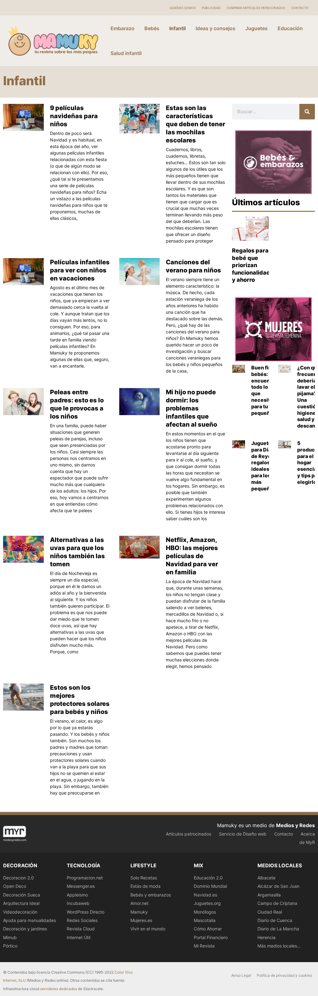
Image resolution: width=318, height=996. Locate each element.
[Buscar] (307, 111)
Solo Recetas (143, 877)
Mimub (10, 937)
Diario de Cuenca (274, 920)
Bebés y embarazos (150, 894)
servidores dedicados (58, 988)
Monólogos (205, 912)
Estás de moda (145, 886)
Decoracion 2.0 (18, 877)
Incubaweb (78, 903)
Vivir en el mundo (147, 928)
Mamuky (139, 912)
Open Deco (14, 886)
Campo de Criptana (277, 903)
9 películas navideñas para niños (74, 116)
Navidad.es (205, 894)
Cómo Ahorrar (208, 928)
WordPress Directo (85, 912)
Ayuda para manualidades (29, 920)
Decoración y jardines (25, 928)
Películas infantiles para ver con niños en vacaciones (80, 270)
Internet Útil (78, 937)
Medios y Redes (295, 825)
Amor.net (139, 903)
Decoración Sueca (21, 894)
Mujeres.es (141, 920)
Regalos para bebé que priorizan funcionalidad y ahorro (251, 265)
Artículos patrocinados (188, 833)
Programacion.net (85, 877)
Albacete (266, 877)
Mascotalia (205, 920)
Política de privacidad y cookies (284, 975)
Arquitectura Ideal (21, 903)
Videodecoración (20, 912)
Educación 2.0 (208, 877)
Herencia (266, 937)
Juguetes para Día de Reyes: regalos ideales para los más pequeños (263, 466)
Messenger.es (81, 886)
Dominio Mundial (210, 886)
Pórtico (10, 945)
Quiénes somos (183, 8)
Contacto (300, 8)
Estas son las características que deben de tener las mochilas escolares (195, 124)
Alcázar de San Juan (278, 886)
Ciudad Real (269, 912)
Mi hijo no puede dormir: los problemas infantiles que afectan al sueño (191, 408)
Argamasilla (269, 894)
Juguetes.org (207, 903)
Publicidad (211, 8)
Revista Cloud (81, 928)
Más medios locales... (279, 945)
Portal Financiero (211, 937)
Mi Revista (204, 945)
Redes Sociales (82, 920)
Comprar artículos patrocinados (256, 8)
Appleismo (77, 894)
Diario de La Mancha (278, 928)
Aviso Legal (241, 975)
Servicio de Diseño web (242, 833)
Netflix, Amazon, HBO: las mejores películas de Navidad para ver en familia (192, 556)
